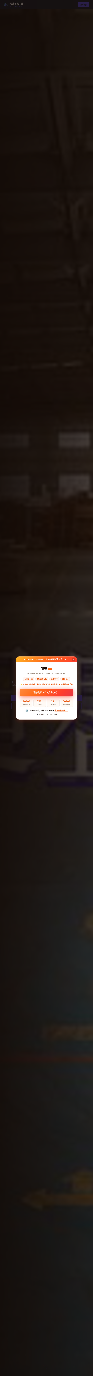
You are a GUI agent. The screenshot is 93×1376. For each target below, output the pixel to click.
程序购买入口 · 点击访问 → (46, 692)
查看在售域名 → (61, 710)
